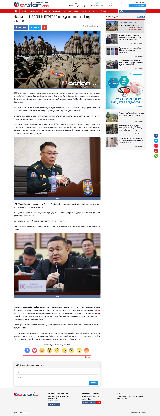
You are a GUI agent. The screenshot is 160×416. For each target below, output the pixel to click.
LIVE (103, 11)
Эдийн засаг (35, 11)
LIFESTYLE (67, 11)
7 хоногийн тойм (97, 6)
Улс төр (24, 11)
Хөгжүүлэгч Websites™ (138, 413)
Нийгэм (47, 11)
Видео (84, 11)
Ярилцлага (93, 11)
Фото (76, 11)
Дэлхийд (56, 11)
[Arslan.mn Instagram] (156, 145)
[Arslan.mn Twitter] (156, 140)
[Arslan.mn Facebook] (156, 135)
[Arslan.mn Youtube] (156, 151)
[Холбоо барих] (156, 156)
